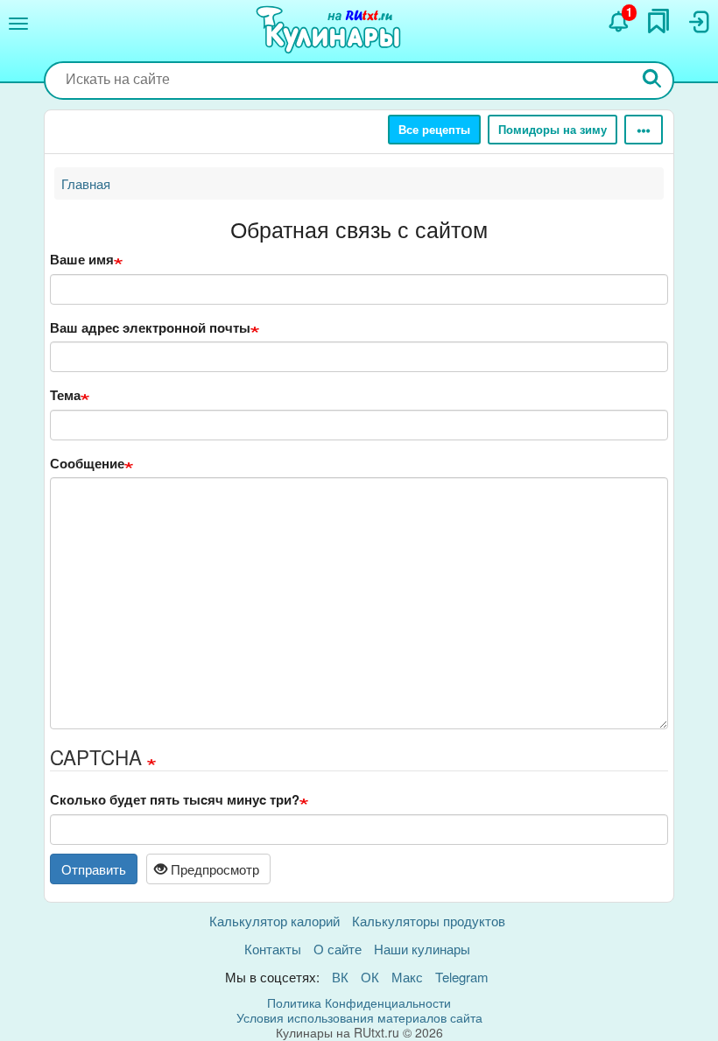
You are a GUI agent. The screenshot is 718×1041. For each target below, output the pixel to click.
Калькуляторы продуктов (428, 920)
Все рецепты (434, 129)
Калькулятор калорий (274, 920)
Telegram (462, 976)
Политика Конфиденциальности (359, 1002)
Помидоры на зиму (552, 129)
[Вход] (697, 21)
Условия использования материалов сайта (359, 1017)
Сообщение (87, 463)
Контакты (272, 948)
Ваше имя (82, 259)
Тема (65, 395)
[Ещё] (643, 129)
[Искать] (652, 80)
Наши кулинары (422, 948)
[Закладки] (658, 21)
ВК (340, 976)
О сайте (337, 948)
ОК (370, 976)
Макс (407, 976)
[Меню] (18, 23)
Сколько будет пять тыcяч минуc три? (174, 800)
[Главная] (331, 30)
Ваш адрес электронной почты (150, 328)
